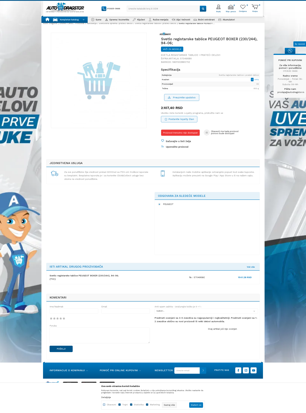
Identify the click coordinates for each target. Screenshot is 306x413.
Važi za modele (172, 49)
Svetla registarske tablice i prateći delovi (155, 23)
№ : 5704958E (197, 277)
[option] (98, 80)
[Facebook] (238, 370)
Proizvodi (79, 23)
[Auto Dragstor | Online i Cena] (65, 7)
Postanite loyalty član (181, 119)
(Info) (256, 80)
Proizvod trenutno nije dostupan (180, 132)
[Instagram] (246, 370)
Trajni (125, 404)
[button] (166, 9)
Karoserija (92, 23)
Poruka (53, 326)
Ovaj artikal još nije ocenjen (222, 329)
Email (104, 306)
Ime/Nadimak (56, 306)
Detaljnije (106, 397)
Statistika (139, 404)
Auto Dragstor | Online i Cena (58, 23)
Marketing (155, 404)
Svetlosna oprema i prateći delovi (116, 23)
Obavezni (111, 404)
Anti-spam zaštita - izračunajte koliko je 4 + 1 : (178, 306)
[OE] (166, 34)
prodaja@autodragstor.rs (290, 92)
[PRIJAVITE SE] (189, 371)
